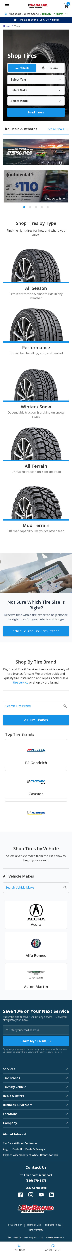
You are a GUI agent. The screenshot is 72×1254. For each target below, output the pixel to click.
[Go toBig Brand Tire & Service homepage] (37, 5)
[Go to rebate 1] (24, 207)
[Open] (65, 706)
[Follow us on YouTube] (41, 1195)
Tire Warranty (36, 1229)
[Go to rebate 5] (48, 207)
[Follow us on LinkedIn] (51, 1195)
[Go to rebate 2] (30, 207)
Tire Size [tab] (52, 67)
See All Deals (56, 129)
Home (6, 26)
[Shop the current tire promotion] (36, 152)
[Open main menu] (7, 5)
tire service (21, 682)
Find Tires (36, 112)
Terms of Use (34, 1224)
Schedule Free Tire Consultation (36, 631)
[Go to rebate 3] (36, 207)
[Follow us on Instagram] (31, 1195)
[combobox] (33, 706)
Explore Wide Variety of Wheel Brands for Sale (31, 1155)
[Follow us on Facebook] (20, 1195)
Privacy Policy (44, 1051)
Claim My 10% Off (33, 1041)
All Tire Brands (36, 720)
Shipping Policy (53, 1224)
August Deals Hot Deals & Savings (24, 1149)
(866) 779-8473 (36, 1181)
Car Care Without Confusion (20, 1143)
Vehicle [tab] (24, 67)
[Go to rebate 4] (42, 207)
